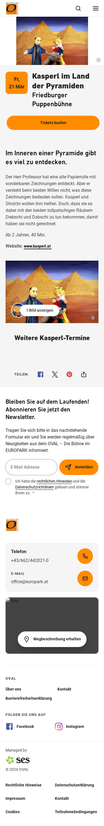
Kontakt (62, 798)
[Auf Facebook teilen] (40, 374)
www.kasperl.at (38, 246)
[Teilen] (84, 374)
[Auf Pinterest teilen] (69, 374)
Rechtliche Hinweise (24, 785)
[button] (35, 310)
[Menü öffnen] (95, 8)
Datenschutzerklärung (74, 785)
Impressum (15, 798)
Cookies (13, 811)
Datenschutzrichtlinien (34, 487)
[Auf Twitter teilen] (55, 374)
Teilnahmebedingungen (76, 811)
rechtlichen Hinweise (54, 481)
